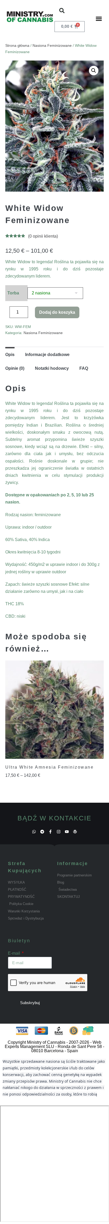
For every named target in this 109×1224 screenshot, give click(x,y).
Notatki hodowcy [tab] (52, 368)
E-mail (14, 953)
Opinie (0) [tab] (14, 368)
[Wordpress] (75, 832)
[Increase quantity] (32, 313)
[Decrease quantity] (6, 313)
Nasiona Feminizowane (52, 45)
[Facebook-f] (50, 832)
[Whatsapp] (34, 832)
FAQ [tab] (83, 368)
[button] (62, 10)
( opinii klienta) (43, 236)
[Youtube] (67, 832)
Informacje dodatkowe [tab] (47, 354)
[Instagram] (59, 832)
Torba (13, 293)
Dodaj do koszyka (57, 312)
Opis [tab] (10, 354)
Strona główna (17, 45)
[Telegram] (42, 832)
